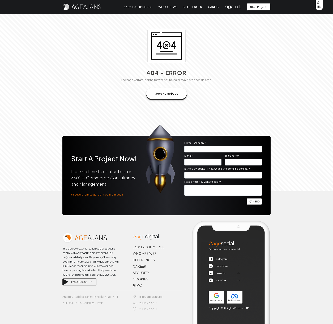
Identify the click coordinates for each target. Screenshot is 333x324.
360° (138, 7)
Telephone (232, 155)
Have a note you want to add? (202, 181)
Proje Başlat (79, 282)
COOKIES (140, 279)
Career (213, 7)
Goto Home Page (166, 93)
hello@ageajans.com (151, 296)
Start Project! (258, 7)
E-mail (189, 155)
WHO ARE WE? (144, 253)
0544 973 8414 (147, 303)
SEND (256, 201)
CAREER (139, 266)
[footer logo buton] (84, 238)
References (192, 7)
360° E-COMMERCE (149, 247)
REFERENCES (144, 260)
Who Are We (167, 7)
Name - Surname (195, 142)
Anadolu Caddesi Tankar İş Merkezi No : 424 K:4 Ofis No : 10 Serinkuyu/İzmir (90, 300)
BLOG (138, 286)
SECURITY (141, 273)
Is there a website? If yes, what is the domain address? (217, 168)
